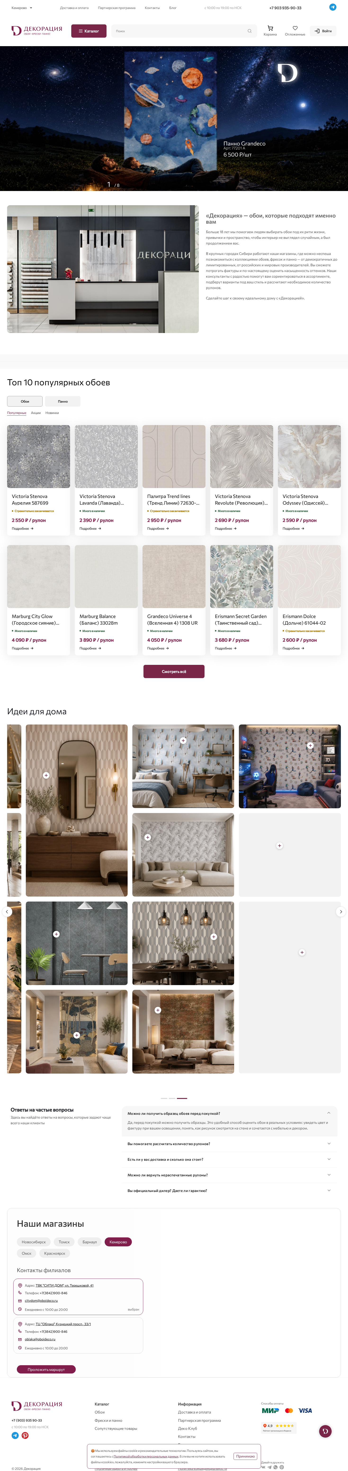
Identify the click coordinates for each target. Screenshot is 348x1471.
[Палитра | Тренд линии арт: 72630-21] (78, 934)
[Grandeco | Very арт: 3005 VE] (283, 952)
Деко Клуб (187, 1428)
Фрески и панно (108, 1420)
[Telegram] (332, 8)
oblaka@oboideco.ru (40, 1339)
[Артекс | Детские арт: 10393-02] (129, 837)
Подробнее (20, 528)
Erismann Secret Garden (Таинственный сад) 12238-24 (241, 622)
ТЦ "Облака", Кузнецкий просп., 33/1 (63, 1324)
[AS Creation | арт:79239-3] (164, 1010)
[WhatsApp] (275, 1468)
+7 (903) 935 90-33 (27, 1420)
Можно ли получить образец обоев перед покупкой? (174, 1113)
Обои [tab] (25, 401)
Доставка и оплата (74, 8)
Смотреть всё (174, 671)
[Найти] (249, 31)
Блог (173, 8)
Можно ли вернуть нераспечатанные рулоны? (168, 1175)
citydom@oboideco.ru (41, 1300)
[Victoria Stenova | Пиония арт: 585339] (27, 775)
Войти (327, 31)
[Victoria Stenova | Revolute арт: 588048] (164, 740)
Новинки (52, 413)
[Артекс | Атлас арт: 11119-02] (261, 845)
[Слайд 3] (184, 1098)
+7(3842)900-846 (53, 1293)
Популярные (16, 413)
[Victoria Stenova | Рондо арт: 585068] (291, 745)
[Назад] (7, 912)
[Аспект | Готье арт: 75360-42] (58, 1035)
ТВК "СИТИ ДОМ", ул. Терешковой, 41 (65, 1285)
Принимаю (245, 1456)
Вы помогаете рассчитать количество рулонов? (169, 1144)
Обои (100, 1412)
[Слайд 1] (166, 1098)
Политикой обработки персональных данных (146, 1456)
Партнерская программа (116, 8)
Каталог (92, 31)
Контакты (152, 8)
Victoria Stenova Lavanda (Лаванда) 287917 (100, 502)
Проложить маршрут (46, 1369)
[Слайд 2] (176, 1098)
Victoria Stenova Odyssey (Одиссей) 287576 (304, 502)
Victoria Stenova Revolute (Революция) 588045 (239, 502)
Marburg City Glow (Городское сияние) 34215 (34, 622)
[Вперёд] (341, 912)
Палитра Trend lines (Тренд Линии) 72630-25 (171, 502)
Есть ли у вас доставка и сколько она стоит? (165, 1159)
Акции (36, 413)
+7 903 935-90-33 (285, 7)
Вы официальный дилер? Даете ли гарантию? (167, 1190)
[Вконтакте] (263, 1468)
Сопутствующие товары (116, 1428)
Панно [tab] (63, 401)
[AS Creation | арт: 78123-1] (195, 936)
